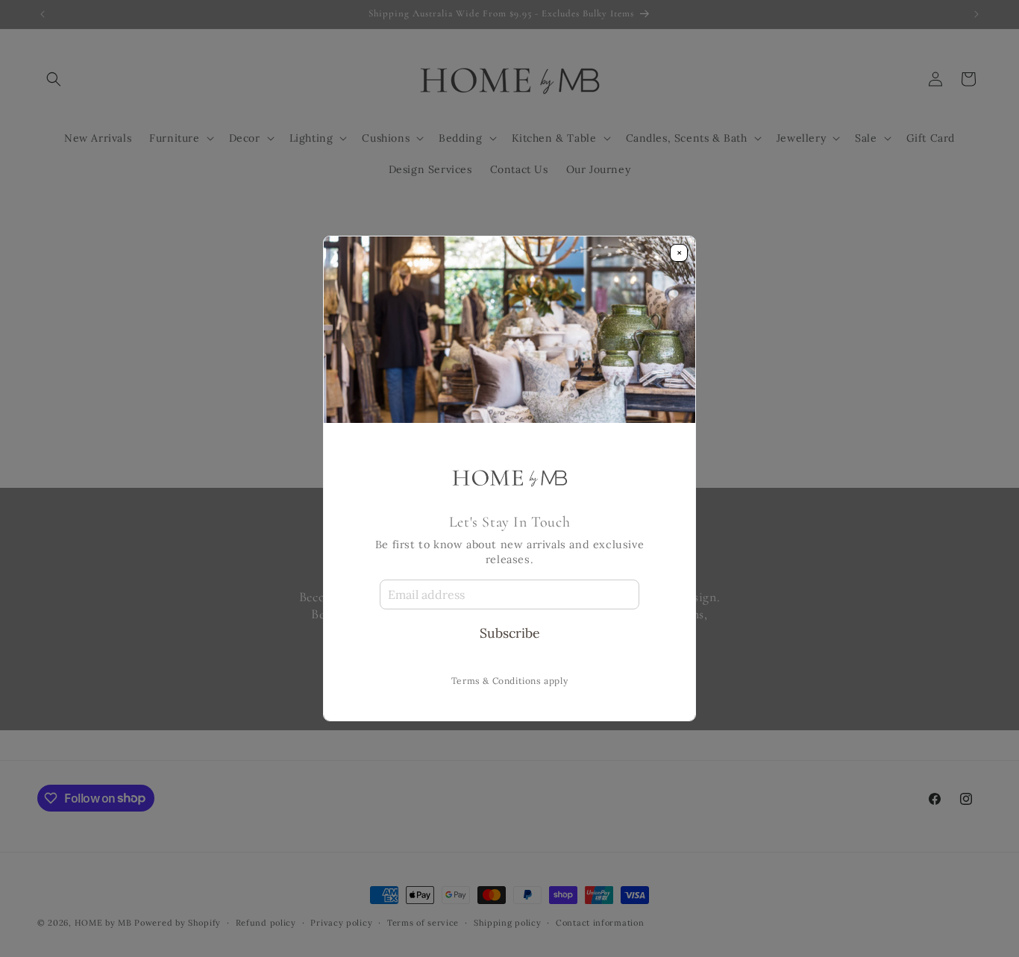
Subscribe (510, 632)
